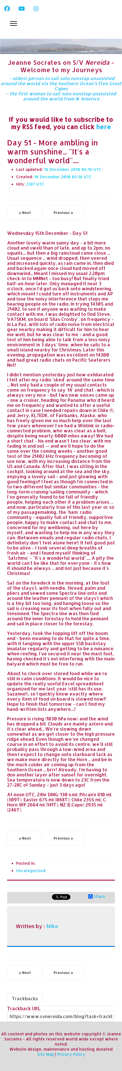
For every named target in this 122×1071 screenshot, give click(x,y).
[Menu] (13, 23)
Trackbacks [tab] (25, 998)
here (103, 126)
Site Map (45, 1054)
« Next (25, 212)
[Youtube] (21, 8)
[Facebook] (7, 8)
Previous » (63, 212)
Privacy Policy (71, 1054)
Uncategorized (30, 870)
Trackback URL (24, 1008)
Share (99, 896)
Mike (52, 926)
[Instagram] (36, 8)
